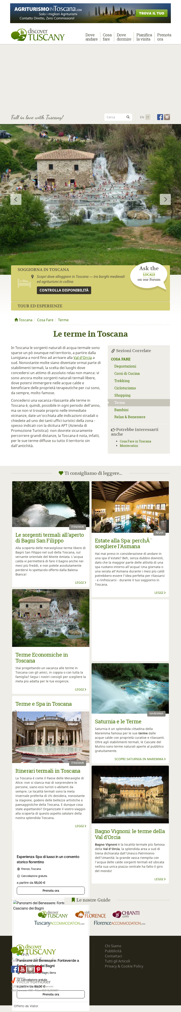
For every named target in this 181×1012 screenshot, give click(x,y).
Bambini (121, 409)
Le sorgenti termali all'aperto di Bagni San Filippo (49, 537)
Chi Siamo (113, 945)
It (147, 117)
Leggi (79, 582)
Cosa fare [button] (107, 37)
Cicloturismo (125, 388)
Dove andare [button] (91, 37)
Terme (63, 320)
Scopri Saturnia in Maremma (139, 759)
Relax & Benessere (129, 416)
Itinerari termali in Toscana (47, 770)
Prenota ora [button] (164, 37)
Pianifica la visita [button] (144, 37)
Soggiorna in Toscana (43, 269)
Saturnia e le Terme (118, 721)
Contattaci (113, 956)
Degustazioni (125, 366)
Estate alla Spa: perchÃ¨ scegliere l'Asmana (123, 543)
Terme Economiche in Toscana (41, 657)
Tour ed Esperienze (40, 305)
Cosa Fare (45, 320)
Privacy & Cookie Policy (124, 966)
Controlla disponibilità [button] (64, 290)
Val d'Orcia (83, 357)
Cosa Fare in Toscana (135, 441)
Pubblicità (113, 951)
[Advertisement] (90, 77)
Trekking (122, 380)
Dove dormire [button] (124, 37)
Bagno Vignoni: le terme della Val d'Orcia (130, 834)
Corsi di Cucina (127, 373)
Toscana (25, 320)
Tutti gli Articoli (117, 961)
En (142, 117)
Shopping (122, 395)
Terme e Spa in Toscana (43, 703)
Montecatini (129, 446)
